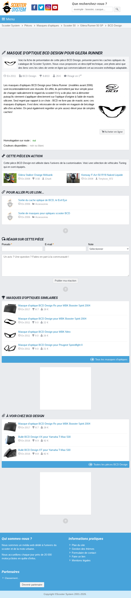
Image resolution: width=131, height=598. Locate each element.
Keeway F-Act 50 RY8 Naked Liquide (102, 174)
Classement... (12, 578)
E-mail (49, 244)
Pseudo (7, 244)
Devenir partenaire (32, 584)
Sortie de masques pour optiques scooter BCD (44, 213)
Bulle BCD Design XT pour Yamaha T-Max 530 (44, 449)
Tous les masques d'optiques (111, 359)
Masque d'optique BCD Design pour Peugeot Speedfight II (50, 344)
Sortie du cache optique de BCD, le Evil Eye (42, 200)
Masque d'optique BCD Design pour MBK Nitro (44, 331)
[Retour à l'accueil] (15, 8)
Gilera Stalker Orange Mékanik (35, 174)
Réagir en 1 (74, 76)
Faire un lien (78, 556)
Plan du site (78, 545)
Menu (10, 19)
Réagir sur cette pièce (25, 239)
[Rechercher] (117, 9)
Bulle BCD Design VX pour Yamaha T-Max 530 (44, 436)
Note (90, 244)
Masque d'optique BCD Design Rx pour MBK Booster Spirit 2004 (54, 305)
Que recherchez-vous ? (89, 4)
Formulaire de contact (84, 552)
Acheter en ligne (114, 131)
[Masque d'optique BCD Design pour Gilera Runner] (112, 125)
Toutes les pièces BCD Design (110, 464)
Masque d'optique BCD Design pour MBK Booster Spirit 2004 (52, 318)
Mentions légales (81, 560)
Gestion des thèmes (83, 548)
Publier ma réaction (65, 280)
